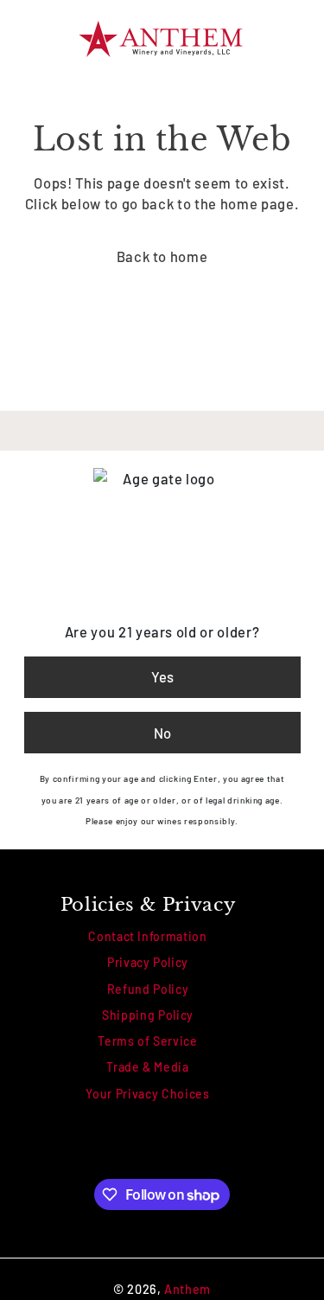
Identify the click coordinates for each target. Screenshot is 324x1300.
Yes (162, 676)
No (162, 732)
